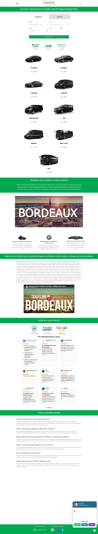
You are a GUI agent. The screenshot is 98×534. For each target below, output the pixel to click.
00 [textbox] (61, 30)
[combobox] (38, 24)
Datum (30, 28)
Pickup (30, 22)
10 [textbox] (50, 30)
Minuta (61, 28)
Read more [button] (44, 355)
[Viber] (91, 524)
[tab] (38, 16)
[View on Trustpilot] (24, 389)
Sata (51, 28)
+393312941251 (42, 530)
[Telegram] (84, 524)
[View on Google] (62, 341)
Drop (51, 22)
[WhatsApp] (77, 524)
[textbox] (38, 24)
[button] (95, 502)
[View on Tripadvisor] (43, 341)
